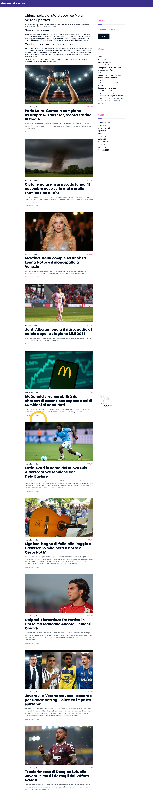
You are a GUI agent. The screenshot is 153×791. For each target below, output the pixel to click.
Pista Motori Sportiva (13, 4)
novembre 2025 (104, 122)
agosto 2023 (102, 136)
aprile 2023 (102, 144)
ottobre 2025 (103, 125)
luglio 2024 (102, 131)
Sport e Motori (103, 59)
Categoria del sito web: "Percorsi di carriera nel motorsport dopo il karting (111, 101)
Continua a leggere (32, 132)
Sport (100, 56)
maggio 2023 (103, 142)
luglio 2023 (102, 139)
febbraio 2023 (103, 150)
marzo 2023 (102, 147)
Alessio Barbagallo (31, 107)
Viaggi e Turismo (104, 62)
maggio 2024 (103, 133)
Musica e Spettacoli (105, 65)
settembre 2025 (104, 128)
